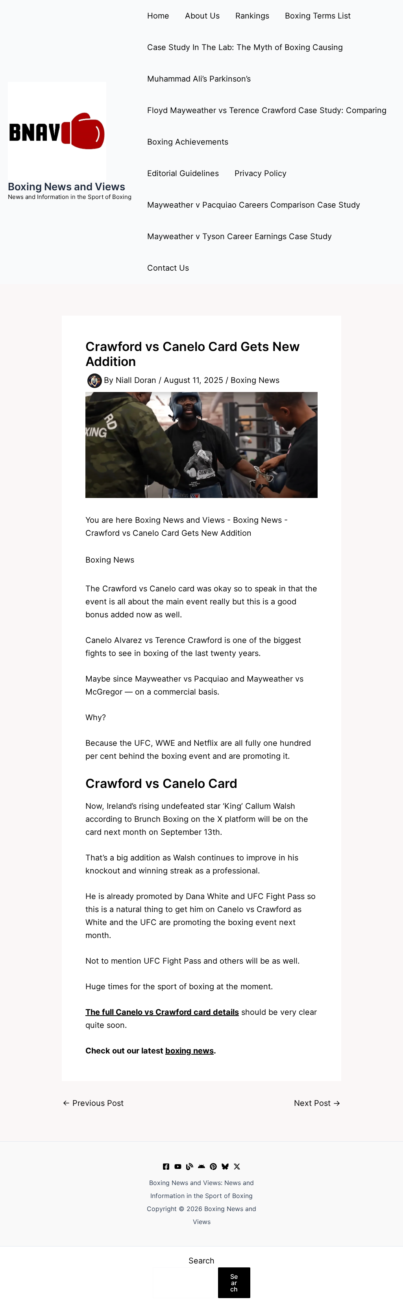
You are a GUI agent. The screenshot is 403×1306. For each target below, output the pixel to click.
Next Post (317, 1103)
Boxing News (255, 380)
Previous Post (93, 1103)
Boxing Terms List (318, 15)
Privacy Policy (261, 173)
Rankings (252, 15)
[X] (236, 1166)
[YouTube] (177, 1166)
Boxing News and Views (66, 186)
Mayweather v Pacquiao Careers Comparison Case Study (253, 205)
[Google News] (201, 1166)
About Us (202, 15)
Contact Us (168, 268)
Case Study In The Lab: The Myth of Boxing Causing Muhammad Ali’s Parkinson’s (245, 63)
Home (158, 15)
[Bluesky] (225, 1166)
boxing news (189, 1050)
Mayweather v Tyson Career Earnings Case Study (239, 236)
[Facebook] (166, 1166)
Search (201, 1260)
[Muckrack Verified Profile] (189, 1166)
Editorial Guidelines (183, 173)
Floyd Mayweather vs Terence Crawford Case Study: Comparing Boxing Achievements (266, 126)
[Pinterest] (213, 1166)
